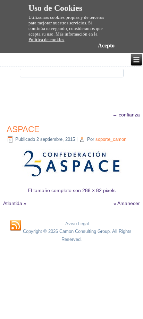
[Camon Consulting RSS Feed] (15, 225)
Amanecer (128, 203)
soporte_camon (110, 139)
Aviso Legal (77, 223)
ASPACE (23, 129)
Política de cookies (46, 39)
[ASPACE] (71, 177)
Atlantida (12, 203)
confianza (126, 114)
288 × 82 (92, 190)
